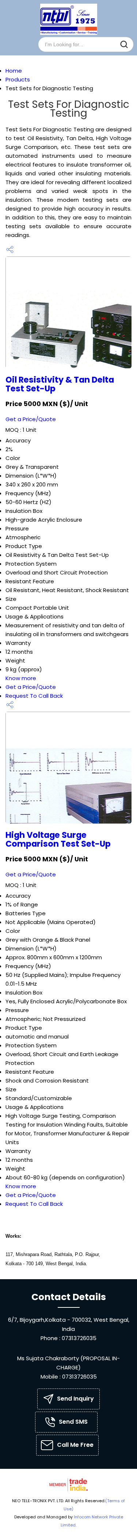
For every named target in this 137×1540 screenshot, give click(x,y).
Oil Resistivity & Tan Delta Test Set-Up (59, 384)
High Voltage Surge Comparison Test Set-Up (58, 839)
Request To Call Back (34, 696)
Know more (20, 678)
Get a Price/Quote (30, 419)
